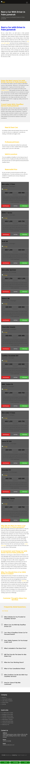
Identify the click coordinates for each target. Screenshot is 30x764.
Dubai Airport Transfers (7, 719)
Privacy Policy (5, 702)
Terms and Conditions (7, 699)
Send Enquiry (6, 205)
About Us (4, 697)
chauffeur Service (5, 90)
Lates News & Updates (7, 700)
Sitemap (4, 704)
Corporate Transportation (8, 717)
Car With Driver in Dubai (7, 712)
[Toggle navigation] (27, 2)
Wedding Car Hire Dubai (7, 714)
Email (25, 762)
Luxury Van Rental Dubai (7, 721)
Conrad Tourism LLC (22, 755)
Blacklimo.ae (8, 755)
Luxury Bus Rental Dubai (7, 722)
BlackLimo (24, 580)
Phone (5, 762)
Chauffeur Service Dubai (7, 716)
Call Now (15, 205)
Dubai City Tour (5, 724)
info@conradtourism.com (8, 745)
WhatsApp (15, 762)
